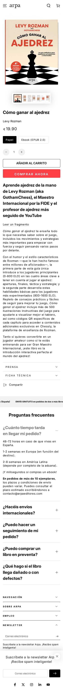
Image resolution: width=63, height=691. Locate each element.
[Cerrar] (57, 656)
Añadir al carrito (31, 163)
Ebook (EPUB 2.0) (33, 139)
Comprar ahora (31, 174)
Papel (10, 139)
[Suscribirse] (58, 636)
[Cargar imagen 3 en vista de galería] (36, 98)
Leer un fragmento (16, 224)
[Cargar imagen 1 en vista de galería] (18, 98)
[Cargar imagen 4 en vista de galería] (45, 98)
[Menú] (5, 6)
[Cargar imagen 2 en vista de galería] (27, 98)
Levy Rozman (12, 121)
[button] (48, 6)
